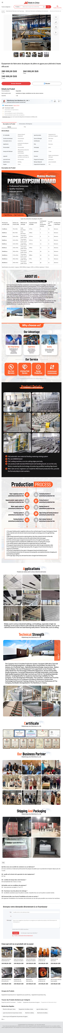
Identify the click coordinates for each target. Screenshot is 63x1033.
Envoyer (16, 933)
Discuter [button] (48, 83)
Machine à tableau (29, 1013)
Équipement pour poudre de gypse (24, 994)
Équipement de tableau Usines (26, 1009)
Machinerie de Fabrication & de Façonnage (15, 11)
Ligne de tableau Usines (41, 1009)
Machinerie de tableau (42, 1013)
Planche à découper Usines (9, 1009)
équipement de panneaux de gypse (39, 994)
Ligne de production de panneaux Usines (12, 1013)
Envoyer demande (16, 83)
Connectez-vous (6, 117)
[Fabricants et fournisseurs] (31, 2)
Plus (3, 1019)
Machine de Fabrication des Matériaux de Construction (37, 11)
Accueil (3, 11)
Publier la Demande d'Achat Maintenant (22, 935)
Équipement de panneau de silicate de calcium (9, 994)
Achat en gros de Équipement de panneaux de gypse (15, 1016)
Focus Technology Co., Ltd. (30, 1024)
